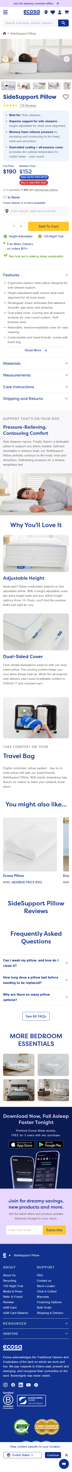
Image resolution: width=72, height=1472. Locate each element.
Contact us (44, 1281)
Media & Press (12, 1291)
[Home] (4, 33)
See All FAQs (36, 1016)
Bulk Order (44, 1307)
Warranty (43, 1297)
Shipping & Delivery (50, 1313)
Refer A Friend (12, 1297)
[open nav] (5, 12)
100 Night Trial (13, 1286)
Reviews (8, 1302)
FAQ (40, 1275)
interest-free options (46, 189)
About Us (9, 1275)
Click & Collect (46, 1291)
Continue (53, 1455)
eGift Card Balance (15, 1313)
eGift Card (10, 1307)
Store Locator (46, 1286)
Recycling (9, 1281)
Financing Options (49, 1302)
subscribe (54, 1230)
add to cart (49, 226)
